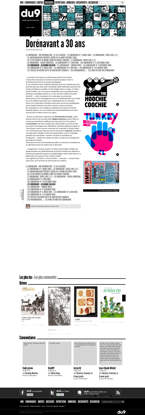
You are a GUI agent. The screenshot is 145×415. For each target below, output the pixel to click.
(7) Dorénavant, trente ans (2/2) (83, 60)
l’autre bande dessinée (30, 20)
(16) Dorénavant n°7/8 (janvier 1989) (93, 67)
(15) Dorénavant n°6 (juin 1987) (66, 67)
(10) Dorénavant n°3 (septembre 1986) (94, 62)
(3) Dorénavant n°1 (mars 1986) (79, 55)
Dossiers (49, 2)
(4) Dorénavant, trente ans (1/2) (105, 55)
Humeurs (71, 2)
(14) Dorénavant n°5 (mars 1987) (39, 67)
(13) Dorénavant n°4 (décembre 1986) (97, 65)
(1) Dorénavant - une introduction (39, 55)
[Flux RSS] (118, 392)
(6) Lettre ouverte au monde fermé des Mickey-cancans (48, 60)
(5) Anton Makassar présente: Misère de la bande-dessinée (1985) (52, 57)
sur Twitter (62, 390)
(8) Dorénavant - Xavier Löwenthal (40, 62)
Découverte (81, 2)
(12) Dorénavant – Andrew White (69, 65)
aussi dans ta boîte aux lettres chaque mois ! (97, 393)
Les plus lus (25, 277)
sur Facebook (34, 390)
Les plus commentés (45, 277)
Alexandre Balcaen (35, 50)
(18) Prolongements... (78, 70)
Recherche (93, 2)
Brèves (40, 2)
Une (21, 2)
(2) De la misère (59, 55)
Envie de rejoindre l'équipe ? (55, 406)
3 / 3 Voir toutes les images (108, 190)
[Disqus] (53, 241)
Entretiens (60, 2)
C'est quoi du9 (24, 406)
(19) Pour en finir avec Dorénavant (101, 70)
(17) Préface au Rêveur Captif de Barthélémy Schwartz (48, 70)
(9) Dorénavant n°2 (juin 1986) (67, 62)
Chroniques (30, 2)
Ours (43, 406)
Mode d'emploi (35, 406)
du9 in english (31, 27)
